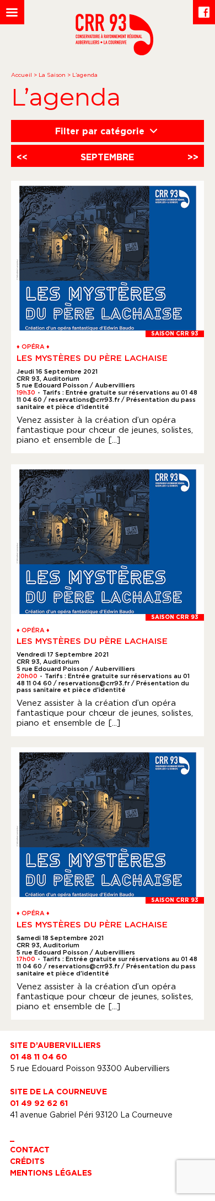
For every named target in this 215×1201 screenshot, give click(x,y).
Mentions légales (51, 1172)
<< (22, 157)
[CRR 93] (114, 52)
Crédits (27, 1161)
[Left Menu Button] (12, 12)
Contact (30, 1149)
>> (192, 157)
